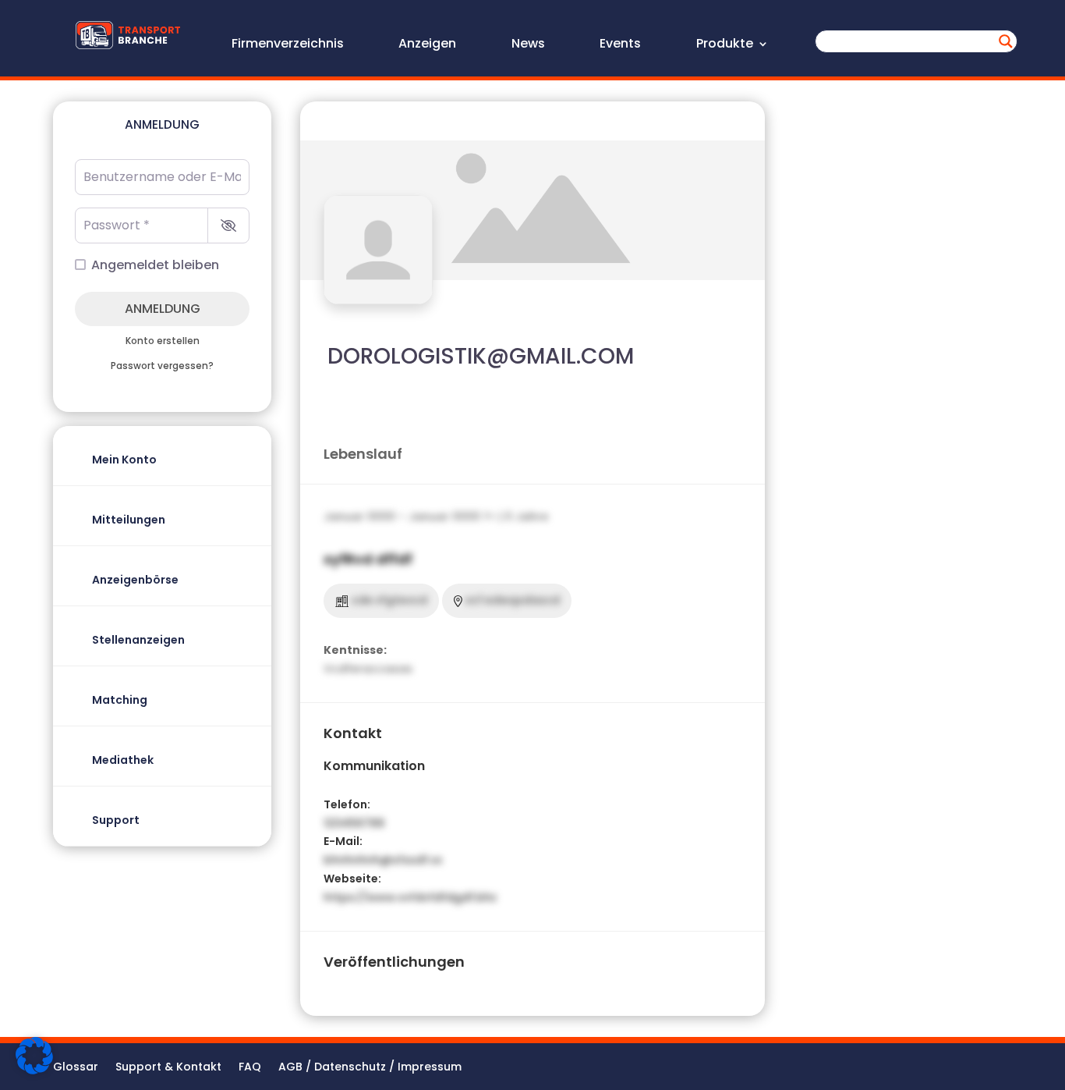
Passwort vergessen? (162, 366)
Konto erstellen (163, 341)
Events (620, 45)
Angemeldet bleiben (155, 265)
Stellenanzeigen (138, 640)
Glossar (75, 1067)
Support (116, 820)
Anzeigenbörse (135, 580)
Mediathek (123, 760)
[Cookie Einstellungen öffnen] (34, 1070)
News (528, 45)
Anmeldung (162, 309)
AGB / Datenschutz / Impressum (370, 1067)
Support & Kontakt (168, 1067)
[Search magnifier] (1006, 41)
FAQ (250, 1067)
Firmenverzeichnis (288, 45)
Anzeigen (427, 45)
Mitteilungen (128, 519)
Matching (119, 700)
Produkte (724, 45)
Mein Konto (124, 459)
